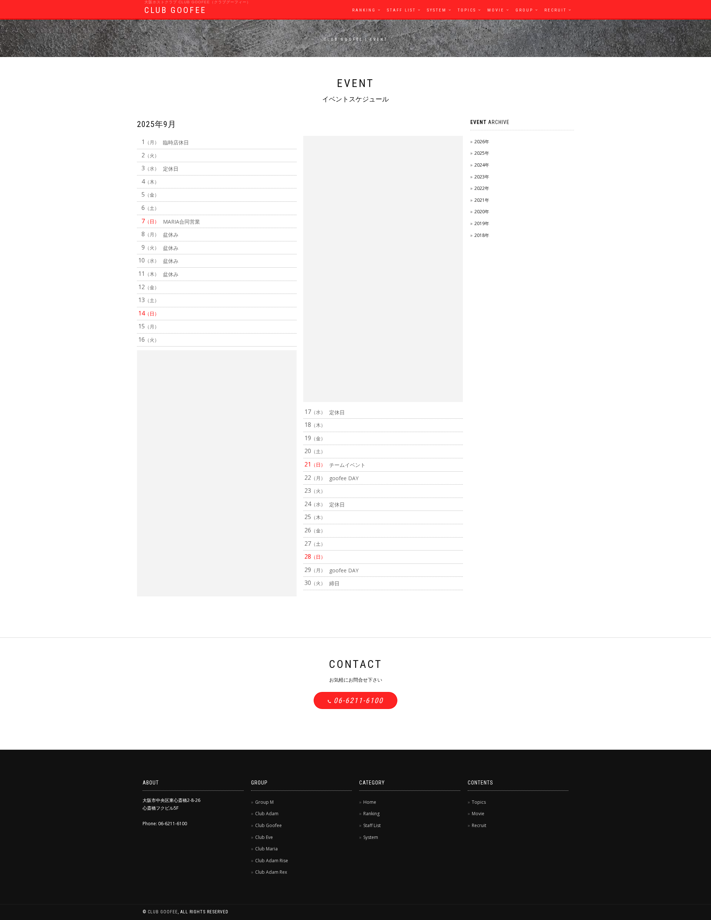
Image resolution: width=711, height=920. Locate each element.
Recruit (555, 10)
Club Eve (264, 837)
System (437, 10)
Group (524, 10)
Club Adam (266, 813)
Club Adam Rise (271, 860)
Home (369, 802)
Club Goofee (268, 825)
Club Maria (266, 849)
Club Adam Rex (271, 872)
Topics (467, 10)
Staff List (401, 10)
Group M (264, 802)
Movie (495, 10)
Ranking (364, 10)
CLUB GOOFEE (175, 10)
